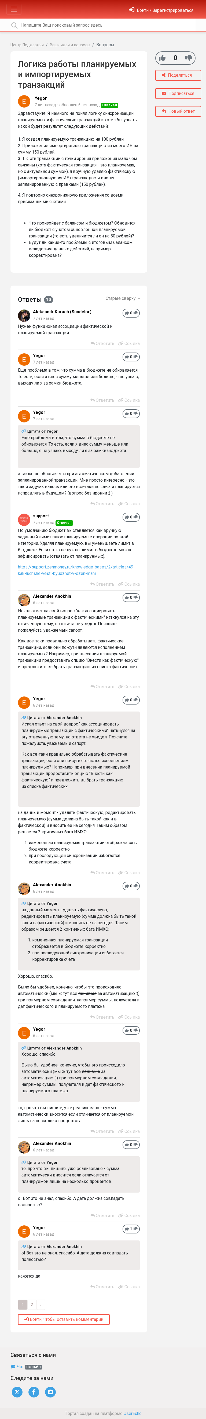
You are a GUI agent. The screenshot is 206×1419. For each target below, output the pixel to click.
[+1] (162, 58)
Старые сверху (121, 298)
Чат (28, 1366)
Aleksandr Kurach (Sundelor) (62, 311)
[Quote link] (24, 431)
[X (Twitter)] (17, 1392)
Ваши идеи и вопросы (70, 45)
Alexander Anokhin (52, 596)
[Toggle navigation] (13, 9)
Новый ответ (181, 111)
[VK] (50, 1392)
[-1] (188, 58)
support (41, 515)
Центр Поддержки (27, 45)
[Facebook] (34, 1392)
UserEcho (133, 1413)
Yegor (41, 98)
